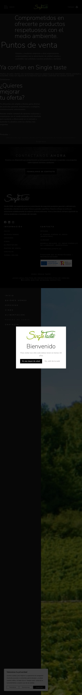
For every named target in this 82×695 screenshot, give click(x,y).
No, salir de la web (52, 361)
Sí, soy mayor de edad (31, 361)
